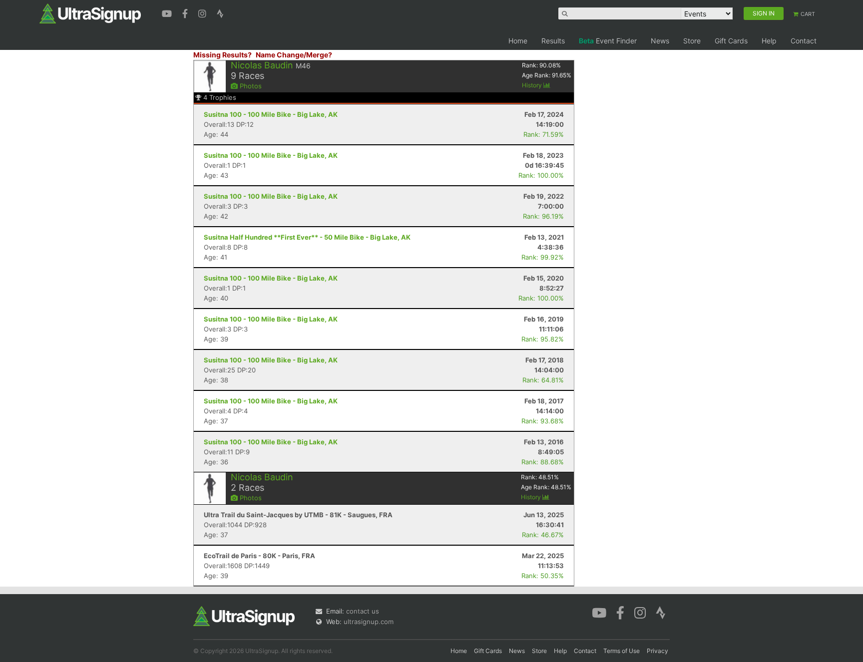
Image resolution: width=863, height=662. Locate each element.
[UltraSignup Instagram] (203, 12)
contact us (362, 611)
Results (553, 40)
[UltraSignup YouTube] (168, 12)
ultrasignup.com (369, 622)
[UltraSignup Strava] (220, 12)
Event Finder (608, 40)
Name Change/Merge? (294, 54)
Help (769, 40)
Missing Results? (222, 54)
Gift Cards (731, 40)
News (660, 40)
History (532, 85)
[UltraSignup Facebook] (186, 12)
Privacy (657, 651)
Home (517, 40)
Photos (250, 86)
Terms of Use (621, 651)
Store (692, 40)
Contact (804, 40)
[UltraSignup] (90, 13)
